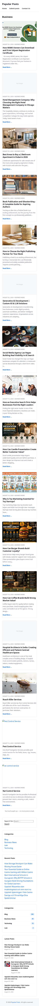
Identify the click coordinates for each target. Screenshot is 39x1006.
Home (4, 8)
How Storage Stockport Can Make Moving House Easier (16, 946)
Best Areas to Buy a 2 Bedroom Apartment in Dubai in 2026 (17, 155)
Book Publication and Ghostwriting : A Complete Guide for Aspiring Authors (19, 204)
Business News (10, 842)
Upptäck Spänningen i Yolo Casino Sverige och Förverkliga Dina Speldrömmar (18, 895)
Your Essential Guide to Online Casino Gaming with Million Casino (18, 954)
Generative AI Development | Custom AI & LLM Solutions (16, 302)
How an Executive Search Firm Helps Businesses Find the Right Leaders (19, 403)
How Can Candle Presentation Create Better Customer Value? (19, 450)
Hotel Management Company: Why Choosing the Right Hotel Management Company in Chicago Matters (19, 104)
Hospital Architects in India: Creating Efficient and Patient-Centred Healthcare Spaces (19, 650)
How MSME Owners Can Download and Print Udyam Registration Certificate (18, 50)
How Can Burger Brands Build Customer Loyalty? (16, 549)
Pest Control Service (12, 746)
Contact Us (26, 8)
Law (6, 845)
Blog (6, 839)
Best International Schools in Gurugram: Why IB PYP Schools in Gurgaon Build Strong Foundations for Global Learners (22, 966)
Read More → (7, 67)
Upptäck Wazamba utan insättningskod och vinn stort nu (19, 978)
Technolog (8, 848)
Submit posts (14, 8)
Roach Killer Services (12, 699)
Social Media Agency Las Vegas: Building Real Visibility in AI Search (18, 354)
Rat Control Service (11, 791)
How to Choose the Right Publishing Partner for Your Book (19, 252)
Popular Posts (10, 4)
